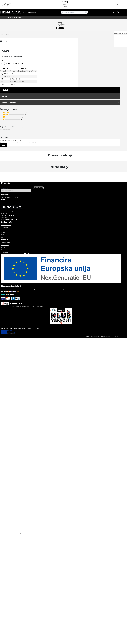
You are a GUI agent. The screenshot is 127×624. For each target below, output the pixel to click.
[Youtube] (7, 4)
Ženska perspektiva (29, 3)
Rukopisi (3, 249)
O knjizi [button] (4, 90)
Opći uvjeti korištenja (6, 225)
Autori (25, 14)
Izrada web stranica (105, 336)
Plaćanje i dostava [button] (8, 103)
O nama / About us (5, 242)
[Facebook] (2, 4)
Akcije (26, 253)
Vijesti (25, 550)
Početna (64, 2)
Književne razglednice (30, 539)
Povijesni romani (61, 24)
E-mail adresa (5, 188)
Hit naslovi (29, 346)
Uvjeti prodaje (4, 227)
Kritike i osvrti (28, 542)
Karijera (3, 247)
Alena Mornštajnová (120, 34)
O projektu (26, 9)
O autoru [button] (4, 96)
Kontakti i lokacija (5, 245)
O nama (63, 4)
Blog (26, 533)
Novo (26, 66)
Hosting (116, 336)
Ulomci (26, 547)
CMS (112, 336)
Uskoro (27, 160)
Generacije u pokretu (30, 6)
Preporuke (27, 544)
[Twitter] (10, 4)
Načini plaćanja (4, 229)
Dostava (3, 232)
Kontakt (64, 7)
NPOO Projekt (4, 252)
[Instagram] (5, 4)
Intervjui (26, 537)
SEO (120, 336)
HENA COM (60, 22)
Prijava (3, 145)
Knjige (25, 12)
